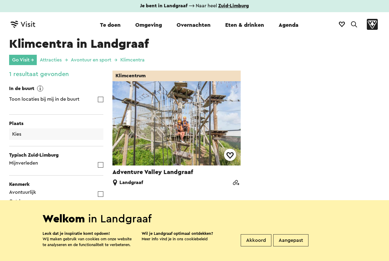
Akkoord (256, 240)
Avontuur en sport (91, 59)
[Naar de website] (236, 183)
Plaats (16, 123)
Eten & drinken (244, 25)
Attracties (51, 59)
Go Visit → (23, 59)
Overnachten (194, 25)
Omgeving (148, 25)
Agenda (288, 25)
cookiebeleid (196, 239)
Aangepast (291, 240)
